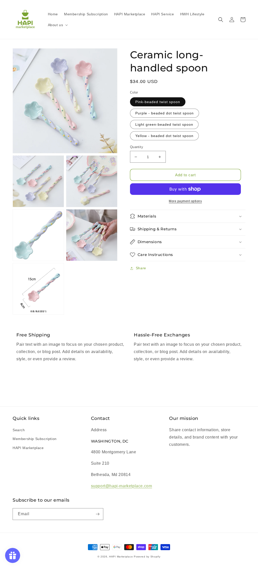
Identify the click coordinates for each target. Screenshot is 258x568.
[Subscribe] (97, 514)
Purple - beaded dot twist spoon (164, 113)
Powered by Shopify (147, 556)
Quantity (136, 147)
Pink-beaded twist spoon (157, 102)
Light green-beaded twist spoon (164, 124)
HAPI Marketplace (28, 448)
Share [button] (141, 268)
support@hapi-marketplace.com (121, 486)
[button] (57, 25)
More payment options (185, 201)
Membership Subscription (35, 439)
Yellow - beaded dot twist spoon (164, 136)
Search (19, 430)
